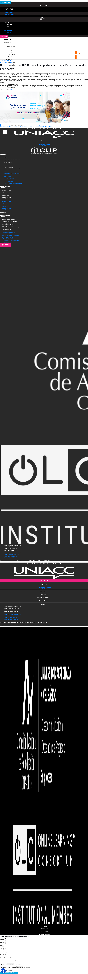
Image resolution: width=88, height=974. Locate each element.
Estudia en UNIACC (11, 46)
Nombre (2, 939)
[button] (44, 5)
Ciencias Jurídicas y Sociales (8, 194)
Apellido (2, 942)
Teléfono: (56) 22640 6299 (7, 226)
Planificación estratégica (9, 164)
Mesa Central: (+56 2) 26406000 (11, 550)
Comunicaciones (5, 195)
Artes (3, 192)
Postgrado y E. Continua (43, 597)
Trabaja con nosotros (4, 625)
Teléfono (2, 951)
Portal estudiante (8, 24)
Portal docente (7, 26)
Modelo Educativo (7, 162)
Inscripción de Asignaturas (10, 9)
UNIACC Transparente (8, 167)
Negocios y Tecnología (6, 197)
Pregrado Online (11, 52)
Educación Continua (11, 54)
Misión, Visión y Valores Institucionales (12, 159)
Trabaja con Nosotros (6, 229)
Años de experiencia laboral (7, 961)
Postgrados (3, 212)
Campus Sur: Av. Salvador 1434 (10, 548)
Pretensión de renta (5, 958)
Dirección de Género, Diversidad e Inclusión (13, 169)
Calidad (5, 165)
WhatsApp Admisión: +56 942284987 (10, 221)
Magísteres (10, 59)
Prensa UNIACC (43, 601)
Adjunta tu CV (3, 964)
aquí (12, 89)
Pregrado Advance (11, 50)
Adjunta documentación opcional (8, 967)
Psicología (4, 198)
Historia (5, 157)
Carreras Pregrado (11, 48)
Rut (1, 945)
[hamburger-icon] (63, 44)
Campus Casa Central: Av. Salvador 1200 (12, 545)
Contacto (2, 216)
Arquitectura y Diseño (6, 190)
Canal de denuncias (5, 186)
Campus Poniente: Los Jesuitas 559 (11, 546)
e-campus (6, 22)
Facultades (3, 187)
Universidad (3, 154)
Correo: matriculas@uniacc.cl (8, 224)
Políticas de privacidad (44, 928)
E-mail (1, 948)
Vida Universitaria (8, 8)
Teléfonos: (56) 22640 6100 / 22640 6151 (10, 223)
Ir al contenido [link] (3, 1)
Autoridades (6, 160)
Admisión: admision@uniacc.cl (8, 219)
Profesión (2, 955)
